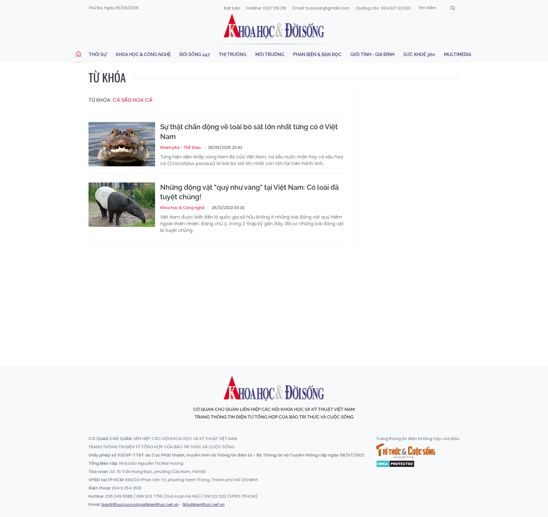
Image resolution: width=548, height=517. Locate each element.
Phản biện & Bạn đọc (317, 54)
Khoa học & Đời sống (274, 26)
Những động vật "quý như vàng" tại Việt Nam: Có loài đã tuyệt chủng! (249, 192)
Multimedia (457, 54)
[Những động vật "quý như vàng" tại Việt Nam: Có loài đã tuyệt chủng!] (121, 204)
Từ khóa (107, 77)
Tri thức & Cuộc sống (405, 451)
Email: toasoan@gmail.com (321, 8)
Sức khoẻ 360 (419, 54)
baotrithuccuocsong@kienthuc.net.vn (140, 504)
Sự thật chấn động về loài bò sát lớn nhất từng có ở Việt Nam (249, 132)
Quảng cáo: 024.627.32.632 (383, 8)
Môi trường (269, 54)
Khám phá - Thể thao (180, 147)
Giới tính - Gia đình (372, 54)
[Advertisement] (274, 303)
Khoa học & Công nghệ (143, 54)
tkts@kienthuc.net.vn (204, 504)
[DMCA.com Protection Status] (395, 463)
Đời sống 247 (194, 54)
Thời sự (98, 54)
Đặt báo (232, 8)
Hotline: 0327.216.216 (266, 8)
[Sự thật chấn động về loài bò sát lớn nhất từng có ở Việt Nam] (121, 144)
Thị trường (232, 54)
